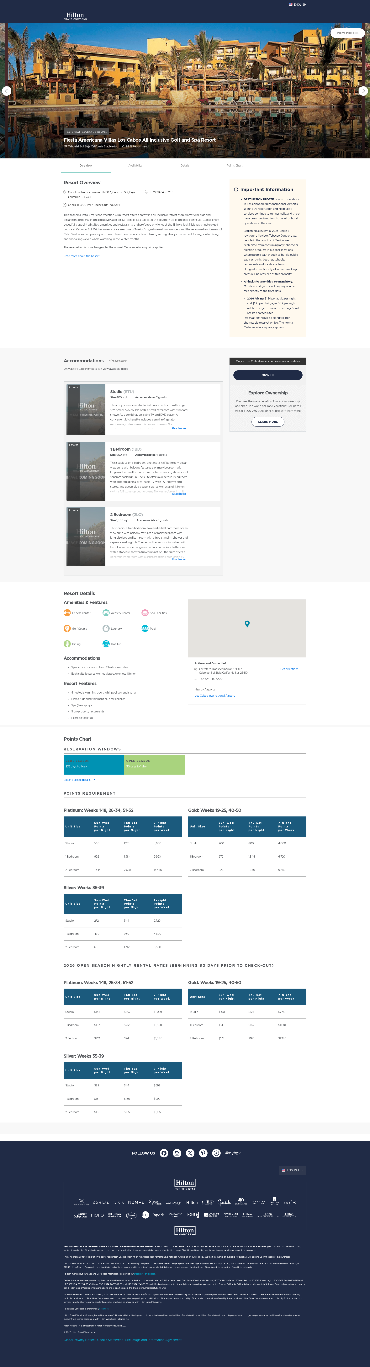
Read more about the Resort (81, 256)
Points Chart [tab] (235, 165)
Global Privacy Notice (79, 1340)
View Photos (348, 32)
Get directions (289, 668)
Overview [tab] (86, 165)
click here (103, 1309)
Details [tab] (185, 165)
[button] (247, 624)
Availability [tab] (135, 165)
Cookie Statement (110, 1340)
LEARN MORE (268, 421)
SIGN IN (268, 375)
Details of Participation (145, 1274)
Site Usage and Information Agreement (153, 1340)
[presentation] (6, 91)
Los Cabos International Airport (215, 695)
